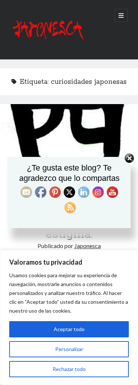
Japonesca (87, 245)
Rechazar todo (69, 369)
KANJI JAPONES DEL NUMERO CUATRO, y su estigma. (69, 138)
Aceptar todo (69, 329)
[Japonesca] (47, 43)
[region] (69, 317)
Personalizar (69, 349)
